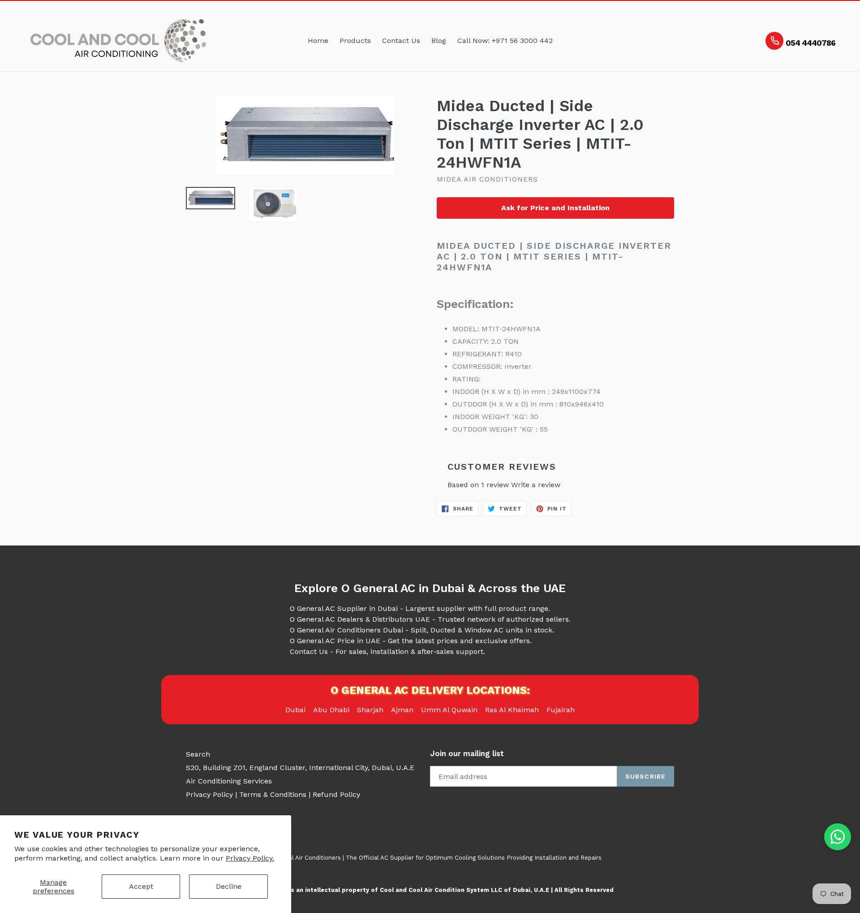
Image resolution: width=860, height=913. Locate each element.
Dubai (295, 709)
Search (198, 754)
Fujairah (560, 709)
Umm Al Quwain (449, 709)
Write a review (535, 484)
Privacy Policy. (250, 858)
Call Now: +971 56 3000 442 (505, 40)
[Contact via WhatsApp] (837, 836)
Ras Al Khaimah (512, 709)
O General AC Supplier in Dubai (344, 608)
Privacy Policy (209, 794)
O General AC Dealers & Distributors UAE (360, 619)
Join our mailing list (467, 753)
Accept (141, 886)
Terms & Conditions (272, 794)
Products (355, 40)
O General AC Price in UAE (335, 640)
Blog (438, 40)
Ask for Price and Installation (555, 207)
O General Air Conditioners (303, 857)
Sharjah (370, 709)
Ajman (402, 709)
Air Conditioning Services (229, 781)
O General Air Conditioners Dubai (346, 630)
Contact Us (401, 40)
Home (318, 40)
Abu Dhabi (331, 709)
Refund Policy (336, 794)
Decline (228, 886)
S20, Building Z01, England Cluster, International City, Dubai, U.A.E (300, 767)
